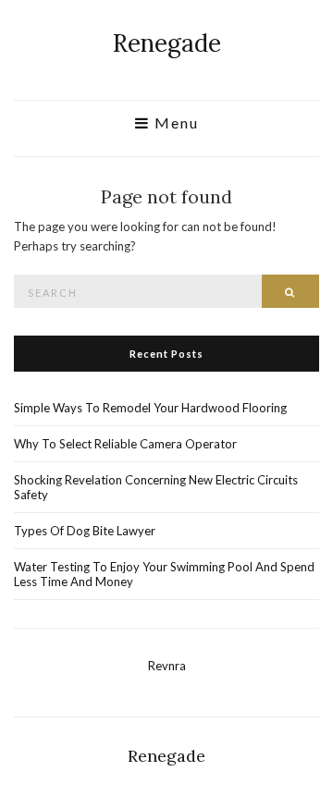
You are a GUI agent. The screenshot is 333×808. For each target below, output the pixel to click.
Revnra (167, 665)
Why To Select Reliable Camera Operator (125, 443)
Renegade (167, 43)
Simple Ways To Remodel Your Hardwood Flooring (150, 407)
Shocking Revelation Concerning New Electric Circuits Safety (156, 487)
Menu (174, 123)
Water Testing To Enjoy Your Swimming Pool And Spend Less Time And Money (164, 574)
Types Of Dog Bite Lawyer (84, 530)
